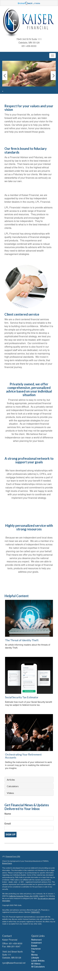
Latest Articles (37, 960)
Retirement (36, 939)
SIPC (38, 912)
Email (7, 823)
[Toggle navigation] (52, 55)
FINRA (33, 912)
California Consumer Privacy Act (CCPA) (23, 896)
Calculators (13, 786)
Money (34, 954)
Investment (36, 942)
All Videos (35, 963)
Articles (11, 779)
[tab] (29, 780)
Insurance (36, 948)
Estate (34, 945)
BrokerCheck (7, 863)
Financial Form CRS (13, 856)
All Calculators (38, 966)
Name (7, 813)
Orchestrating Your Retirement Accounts (23, 756)
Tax (33, 951)
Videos (10, 793)
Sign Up (10, 834)
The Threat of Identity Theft (22, 640)
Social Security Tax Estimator (21, 697)
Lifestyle (35, 957)
